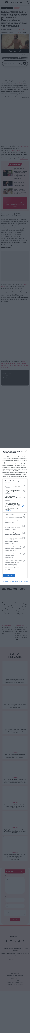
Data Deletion (5, 581)
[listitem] (15, 481)
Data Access (15, 581)
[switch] (23, 485)
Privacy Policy (24, 581)
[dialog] (15, 516)
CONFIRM (9, 575)
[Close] (26, 451)
